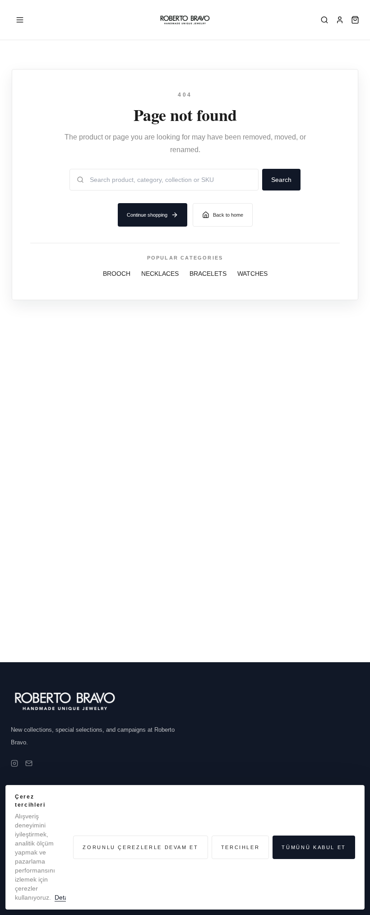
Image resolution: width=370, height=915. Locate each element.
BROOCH (116, 273)
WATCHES (252, 273)
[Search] (324, 20)
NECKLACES (160, 273)
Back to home (228, 215)
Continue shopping (147, 215)
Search (281, 179)
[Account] (340, 20)
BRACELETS (208, 273)
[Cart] (355, 20)
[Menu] (20, 20)
